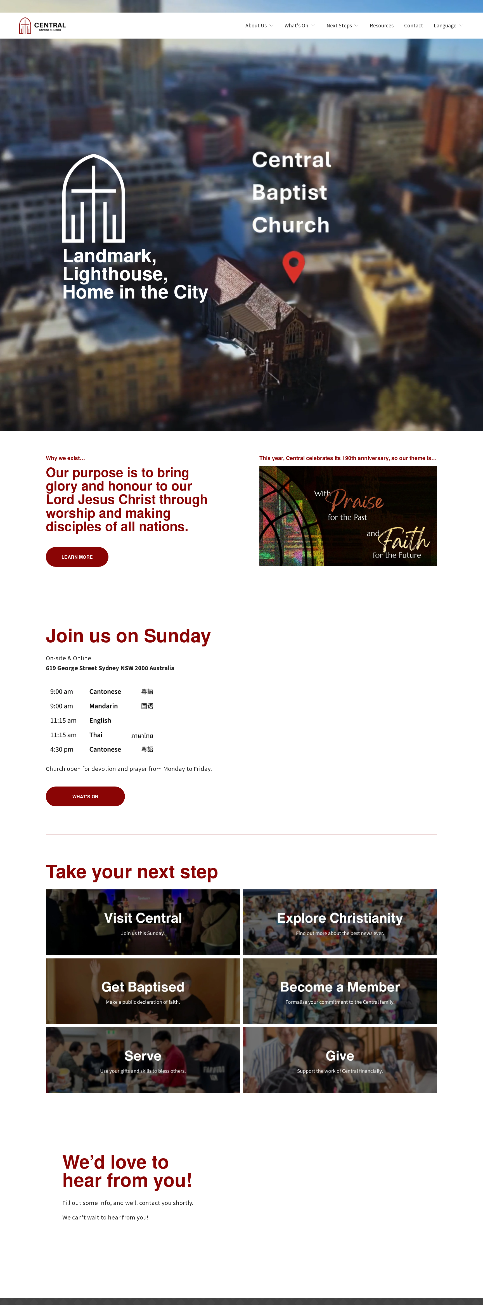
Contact (413, 25)
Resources (382, 25)
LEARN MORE (77, 557)
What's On (85, 796)
